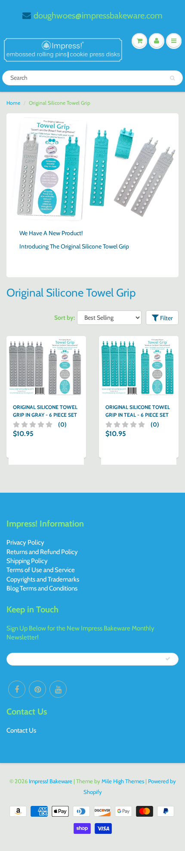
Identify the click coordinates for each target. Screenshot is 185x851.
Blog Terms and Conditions (41, 588)
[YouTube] (58, 689)
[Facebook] (16, 689)
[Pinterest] (37, 689)
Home (13, 103)
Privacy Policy (25, 542)
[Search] (172, 78)
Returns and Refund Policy (42, 552)
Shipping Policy (27, 561)
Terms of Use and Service (40, 570)
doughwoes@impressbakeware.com (98, 15)
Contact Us (21, 730)
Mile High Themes (123, 781)
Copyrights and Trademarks (42, 579)
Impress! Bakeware (51, 781)
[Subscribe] (168, 659)
